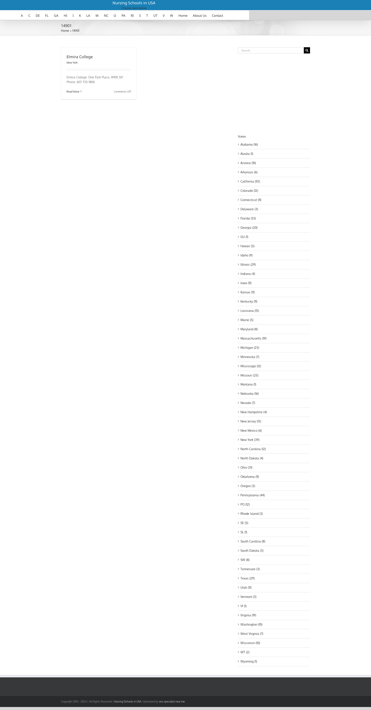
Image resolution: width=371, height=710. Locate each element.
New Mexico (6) (251, 430)
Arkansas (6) (248, 172)
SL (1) (243, 532)
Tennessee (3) (250, 569)
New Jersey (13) (250, 421)
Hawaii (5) (247, 246)
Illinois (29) (248, 264)
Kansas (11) (247, 292)
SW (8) (244, 560)
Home (65, 30)
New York (72, 62)
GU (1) (244, 237)
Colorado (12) (249, 190)
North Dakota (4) (251, 458)
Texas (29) (247, 578)
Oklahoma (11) (249, 476)
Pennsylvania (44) (252, 495)
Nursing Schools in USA (134, 2)
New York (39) (249, 440)
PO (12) (245, 504)
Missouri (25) (249, 375)
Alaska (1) (246, 153)
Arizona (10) (248, 163)
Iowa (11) (245, 283)
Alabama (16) (249, 144)
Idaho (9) (246, 255)
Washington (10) (251, 624)
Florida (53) (248, 218)
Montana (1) (248, 384)
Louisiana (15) (249, 310)
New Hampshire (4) (253, 412)
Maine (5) (246, 320)
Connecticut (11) (250, 200)
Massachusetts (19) (253, 338)
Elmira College (80, 56)
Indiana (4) (247, 274)
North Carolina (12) (253, 449)
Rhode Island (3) (251, 513)
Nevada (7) (247, 403)
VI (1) (243, 606)
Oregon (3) (247, 486)
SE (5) (244, 523)
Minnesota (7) (249, 357)
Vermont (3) (248, 597)
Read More (73, 91)
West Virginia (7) (251, 633)
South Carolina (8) (252, 541)
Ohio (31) (246, 467)
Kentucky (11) (248, 301)
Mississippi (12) (250, 366)
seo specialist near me (172, 701)
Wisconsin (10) (250, 643)
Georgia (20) (248, 227)
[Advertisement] (274, 93)
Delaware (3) (249, 209)
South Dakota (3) (251, 550)
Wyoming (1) (248, 661)
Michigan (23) (249, 347)
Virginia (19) (248, 615)
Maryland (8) (249, 329)
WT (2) (244, 652)
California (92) (250, 181)
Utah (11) (245, 587)
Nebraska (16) (249, 393)
